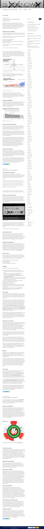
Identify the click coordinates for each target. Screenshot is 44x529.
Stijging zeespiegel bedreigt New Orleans (33, 27)
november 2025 (29, 63)
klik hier (9, 34)
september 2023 (29, 105)
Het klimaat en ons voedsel (35, 47)
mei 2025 (28, 73)
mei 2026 (28, 53)
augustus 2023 (29, 107)
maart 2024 (29, 95)
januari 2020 (29, 163)
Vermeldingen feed (30, 222)
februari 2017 (29, 204)
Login (28, 220)
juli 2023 (28, 108)
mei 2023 (28, 110)
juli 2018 (28, 181)
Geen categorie (29, 209)
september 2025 (29, 66)
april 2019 (28, 173)
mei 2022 (28, 128)
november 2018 (29, 178)
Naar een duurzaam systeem (9, 170)
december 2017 (29, 189)
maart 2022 (29, 131)
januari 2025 (29, 79)
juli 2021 (28, 142)
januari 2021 (29, 152)
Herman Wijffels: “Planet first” (10, 397)
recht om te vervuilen (12, 305)
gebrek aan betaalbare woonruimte (11, 380)
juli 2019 (28, 170)
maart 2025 (29, 76)
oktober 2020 (29, 157)
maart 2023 (29, 113)
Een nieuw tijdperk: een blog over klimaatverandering (10, 9)
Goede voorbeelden (30, 210)
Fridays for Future (21, 372)
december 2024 (29, 81)
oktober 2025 (29, 65)
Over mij (20, 9)
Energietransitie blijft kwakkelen (31, 30)
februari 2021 (29, 150)
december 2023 (29, 100)
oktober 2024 (29, 84)
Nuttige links (25, 9)
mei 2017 (28, 199)
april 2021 (28, 147)
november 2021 (29, 136)
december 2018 (29, 176)
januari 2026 (29, 60)
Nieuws (28, 215)
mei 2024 (28, 92)
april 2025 (28, 74)
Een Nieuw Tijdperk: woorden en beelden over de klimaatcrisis (19, 4)
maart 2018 (29, 184)
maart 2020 (29, 160)
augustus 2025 (29, 68)
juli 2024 (28, 89)
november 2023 (29, 102)
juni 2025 (28, 71)
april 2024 (28, 94)
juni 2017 (28, 197)
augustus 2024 (29, 87)
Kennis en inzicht (29, 212)
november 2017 (29, 191)
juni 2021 (28, 144)
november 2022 (29, 118)
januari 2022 (29, 134)
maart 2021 (29, 149)
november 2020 (29, 155)
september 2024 (29, 86)
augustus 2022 (29, 123)
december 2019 (29, 165)
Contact (30, 9)
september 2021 (29, 139)
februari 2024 (29, 97)
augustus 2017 (29, 194)
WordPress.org (29, 225)
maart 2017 (29, 202)
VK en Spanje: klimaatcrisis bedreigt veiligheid (33, 24)
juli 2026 (28, 52)
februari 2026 (29, 58)
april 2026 (28, 55)
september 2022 (29, 121)
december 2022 (29, 116)
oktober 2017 (29, 192)
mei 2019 (28, 171)
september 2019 (29, 168)
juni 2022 (28, 126)
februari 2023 (29, 115)
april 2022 (28, 129)
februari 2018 (29, 186)
